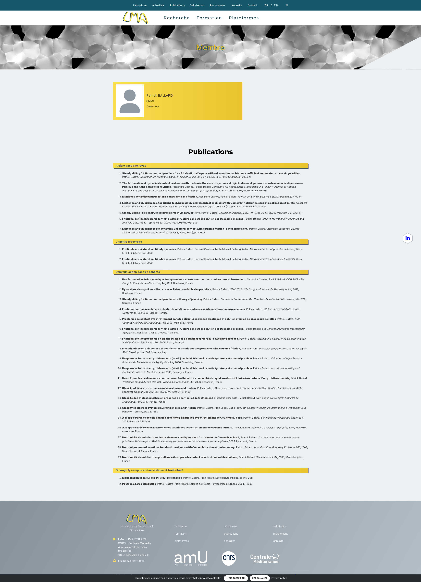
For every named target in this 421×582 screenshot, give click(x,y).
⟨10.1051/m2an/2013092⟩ (252, 206)
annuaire (278, 540)
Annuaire (236, 5)
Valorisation (197, 5)
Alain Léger (221, 388)
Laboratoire (140, 5)
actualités (229, 540)
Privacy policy (279, 578)
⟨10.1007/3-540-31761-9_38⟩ (175, 391)
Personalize (259, 578)
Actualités (158, 5)
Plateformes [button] (244, 17)
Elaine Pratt (234, 388)
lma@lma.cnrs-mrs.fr (131, 560)
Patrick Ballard (130, 176)
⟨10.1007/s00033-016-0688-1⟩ (250, 190)
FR (266, 5)
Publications (177, 5)
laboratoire (230, 526)
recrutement (280, 533)
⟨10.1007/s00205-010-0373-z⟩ (181, 222)
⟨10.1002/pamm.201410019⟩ (287, 196)
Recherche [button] (177, 17)
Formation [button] (209, 17)
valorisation (280, 526)
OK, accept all (237, 578)
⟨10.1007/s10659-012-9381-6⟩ (285, 212)
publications (231, 533)
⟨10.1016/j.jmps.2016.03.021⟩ (236, 176)
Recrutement (218, 5)
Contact (252, 5)
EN (276, 5)
